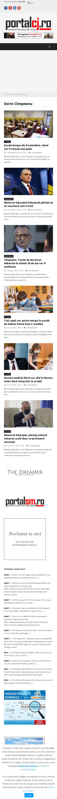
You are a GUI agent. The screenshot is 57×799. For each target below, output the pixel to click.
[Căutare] (49, 46)
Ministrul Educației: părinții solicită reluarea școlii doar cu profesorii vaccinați (25, 438)
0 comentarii (36, 152)
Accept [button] (29, 795)
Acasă (9, 94)
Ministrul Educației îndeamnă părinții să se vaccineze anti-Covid (28, 204)
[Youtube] (19, 8)
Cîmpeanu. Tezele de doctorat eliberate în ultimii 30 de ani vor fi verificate (25, 263)
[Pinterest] (10, 8)
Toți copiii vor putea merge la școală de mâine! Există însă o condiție (27, 322)
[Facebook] (6, 8)
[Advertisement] (28, 71)
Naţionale (9, 199)
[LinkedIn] (14, 8)
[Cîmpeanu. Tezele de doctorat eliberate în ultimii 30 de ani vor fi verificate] (28, 238)
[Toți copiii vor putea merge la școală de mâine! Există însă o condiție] (28, 299)
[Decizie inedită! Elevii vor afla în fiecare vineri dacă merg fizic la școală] (28, 356)
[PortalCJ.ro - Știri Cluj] (28, 29)
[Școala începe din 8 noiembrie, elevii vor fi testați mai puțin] (28, 124)
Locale (7, 142)
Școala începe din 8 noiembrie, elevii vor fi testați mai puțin (26, 147)
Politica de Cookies (27, 765)
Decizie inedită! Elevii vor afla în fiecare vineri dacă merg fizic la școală (28, 379)
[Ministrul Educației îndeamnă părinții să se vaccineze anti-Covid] (28, 181)
